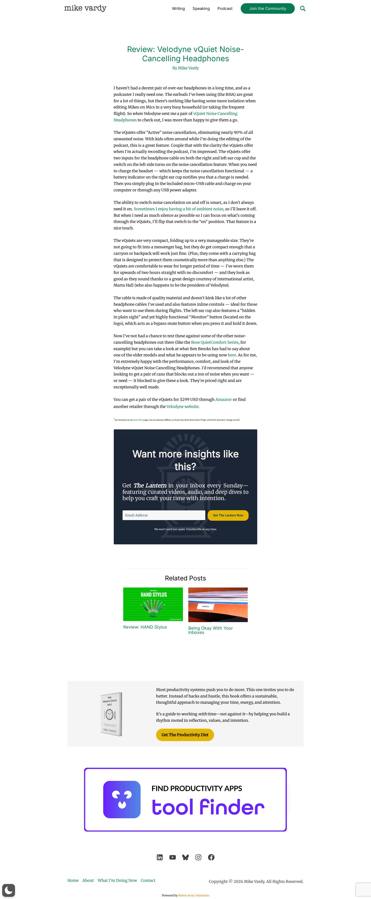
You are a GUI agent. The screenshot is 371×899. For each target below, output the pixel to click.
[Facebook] (211, 857)
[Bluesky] (185, 857)
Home (73, 880)
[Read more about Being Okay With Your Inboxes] (218, 604)
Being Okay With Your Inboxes (210, 630)
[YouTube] (172, 857)
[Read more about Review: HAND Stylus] (153, 603)
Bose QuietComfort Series (215, 342)
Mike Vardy (85, 8)
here (232, 355)
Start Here (138, 420)
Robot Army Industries (193, 895)
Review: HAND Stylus (145, 627)
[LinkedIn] (160, 857)
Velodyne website (183, 406)
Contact (148, 880)
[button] (268, 8)
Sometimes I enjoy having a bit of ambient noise (178, 208)
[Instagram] (198, 857)
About (88, 880)
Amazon (223, 399)
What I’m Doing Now (117, 880)
